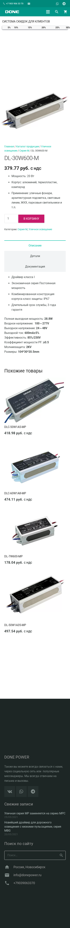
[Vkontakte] (9, 791)
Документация (35, 266)
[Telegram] (64, 3)
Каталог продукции (27, 146)
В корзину (31, 218)
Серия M (24, 150)
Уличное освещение (40, 229)
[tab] (35, 245)
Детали (35, 256)
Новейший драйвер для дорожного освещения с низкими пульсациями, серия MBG (32, 826)
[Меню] (48, 11)
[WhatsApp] (57, 3)
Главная (9, 146)
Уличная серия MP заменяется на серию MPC (34, 813)
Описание (35, 245)
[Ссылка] (12, 12)
